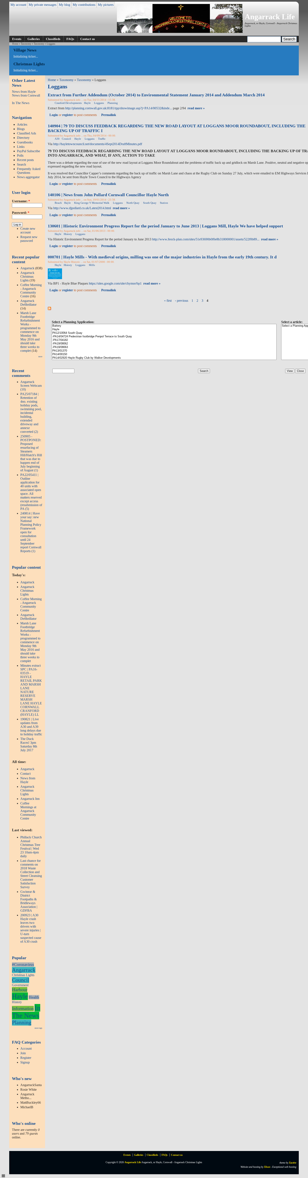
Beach (58, 202)
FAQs (70, 39)
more (40, 357)
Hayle (20, 996)
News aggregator (28, 177)
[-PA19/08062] (164, 343)
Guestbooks (25, 142)
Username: (21, 201)
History (17, 1002)
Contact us (87, 39)
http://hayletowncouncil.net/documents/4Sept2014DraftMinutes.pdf (97, 144)
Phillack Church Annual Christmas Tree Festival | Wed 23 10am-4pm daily (31, 846)
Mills (92, 265)
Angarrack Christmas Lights (27, 276)
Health (34, 997)
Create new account (27, 230)
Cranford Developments (68, 103)
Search (21, 164)
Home (15, 43)
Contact (25, 773)
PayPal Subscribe (28, 151)
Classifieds (53, 39)
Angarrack (27, 268)
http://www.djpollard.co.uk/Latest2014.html (82, 208)
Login (53, 115)
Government (20, 985)
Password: (20, 212)
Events (16, 39)
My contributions (84, 4)
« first (168, 300)
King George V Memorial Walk (91, 202)
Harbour (19, 989)
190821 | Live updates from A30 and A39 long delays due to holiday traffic (31, 726)
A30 (57, 138)
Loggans (99, 103)
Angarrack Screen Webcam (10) (31, 385)
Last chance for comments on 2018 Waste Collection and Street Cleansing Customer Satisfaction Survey (31, 874)
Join (23, 1053)
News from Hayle (24, 91)
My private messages (42, 4)
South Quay (150, 202)
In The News (20, 103)
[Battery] (164, 326)
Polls (20, 155)
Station (164, 202)
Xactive (292, 1162)
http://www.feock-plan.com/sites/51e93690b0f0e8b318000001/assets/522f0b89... (205, 239)
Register (25, 1057)
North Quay (133, 202)
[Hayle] (164, 329)
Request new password (29, 238)
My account (18, 4)
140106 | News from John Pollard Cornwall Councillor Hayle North (108, 194)
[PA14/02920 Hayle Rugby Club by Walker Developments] (164, 358)
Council (20, 980)
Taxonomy (26, 43)
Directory (23, 137)
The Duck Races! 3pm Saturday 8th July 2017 (28, 744)
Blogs (21, 129)
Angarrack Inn (30, 798)
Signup (25, 1062)
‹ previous (181, 300)
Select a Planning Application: (73, 322)
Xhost (267, 1166)
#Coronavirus (23, 964)
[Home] (180, 32)
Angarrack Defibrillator (28, 302)
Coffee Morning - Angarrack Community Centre (31, 290)
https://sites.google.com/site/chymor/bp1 (115, 283)
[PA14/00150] (164, 354)
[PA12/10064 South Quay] (164, 333)
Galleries (33, 39)
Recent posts (25, 160)
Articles (22, 124)
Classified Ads (26, 133)
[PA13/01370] (164, 351)
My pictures (106, 4)
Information (23, 1008)
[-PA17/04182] (164, 340)
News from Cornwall (26, 95)
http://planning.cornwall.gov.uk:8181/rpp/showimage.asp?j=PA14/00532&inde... (118, 108)
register (67, 115)
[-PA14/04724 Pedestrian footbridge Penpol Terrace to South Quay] (164, 336)
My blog (64, 4)
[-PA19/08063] (164, 347)
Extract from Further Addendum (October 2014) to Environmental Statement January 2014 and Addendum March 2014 (156, 95)
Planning (21, 1022)
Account (26, 1048)
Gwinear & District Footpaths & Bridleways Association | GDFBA (28, 901)
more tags (38, 1028)
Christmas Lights (23, 975)
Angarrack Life (270, 17)
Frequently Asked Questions (28, 170)
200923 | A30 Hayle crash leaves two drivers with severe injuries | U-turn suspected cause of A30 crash (30, 928)
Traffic (102, 138)
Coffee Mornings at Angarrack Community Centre (28, 811)
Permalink (108, 115)
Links (21, 146)
